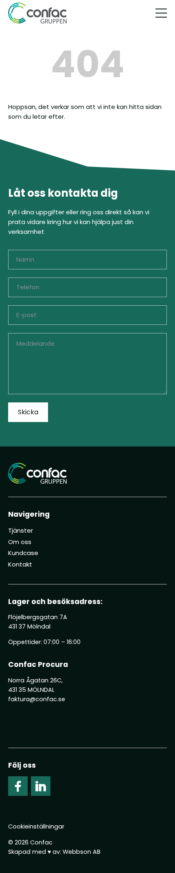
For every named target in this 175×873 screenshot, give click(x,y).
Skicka (28, 412)
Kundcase (23, 553)
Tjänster (20, 530)
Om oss (19, 542)
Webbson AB (82, 852)
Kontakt (20, 564)
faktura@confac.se (36, 699)
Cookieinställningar (36, 826)
